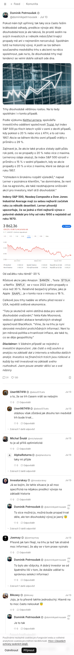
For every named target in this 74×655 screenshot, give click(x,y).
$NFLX (20, 284)
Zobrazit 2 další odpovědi (22, 471)
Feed (17, 4)
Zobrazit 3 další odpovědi (23, 528)
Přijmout (29, 650)
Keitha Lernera (32, 120)
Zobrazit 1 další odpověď (22, 429)
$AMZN (44, 280)
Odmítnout (11, 650)
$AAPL (16, 293)
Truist (50, 124)
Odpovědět (25, 402)
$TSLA (65, 280)
